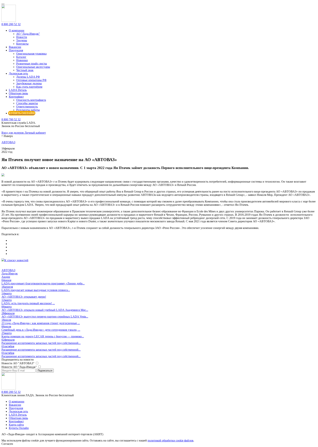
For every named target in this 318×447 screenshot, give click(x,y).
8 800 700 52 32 (11, 119)
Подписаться (45, 370)
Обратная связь (18, 93)
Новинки (22, 60)
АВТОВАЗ (8, 142)
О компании (16, 30)
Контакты (22, 43)
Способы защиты (27, 103)
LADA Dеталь (18, 90)
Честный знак (24, 70)
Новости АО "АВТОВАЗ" (18, 363)
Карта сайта (16, 424)
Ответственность (27, 106)
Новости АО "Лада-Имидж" (19, 366)
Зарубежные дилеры (29, 83)
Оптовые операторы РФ (31, 80)
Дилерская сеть (18, 73)
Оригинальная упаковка (31, 53)
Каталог (21, 56)
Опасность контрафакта (31, 99)
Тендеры (21, 40)
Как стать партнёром (29, 86)
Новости (21, 37)
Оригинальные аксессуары (33, 66)
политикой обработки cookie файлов (170, 440)
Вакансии (15, 47)
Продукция (16, 50)
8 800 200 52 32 (11, 24)
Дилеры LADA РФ (28, 76)
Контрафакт (16, 96)
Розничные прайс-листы (31, 63)
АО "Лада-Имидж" (28, 33)
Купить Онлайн (19, 428)
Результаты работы (28, 109)
